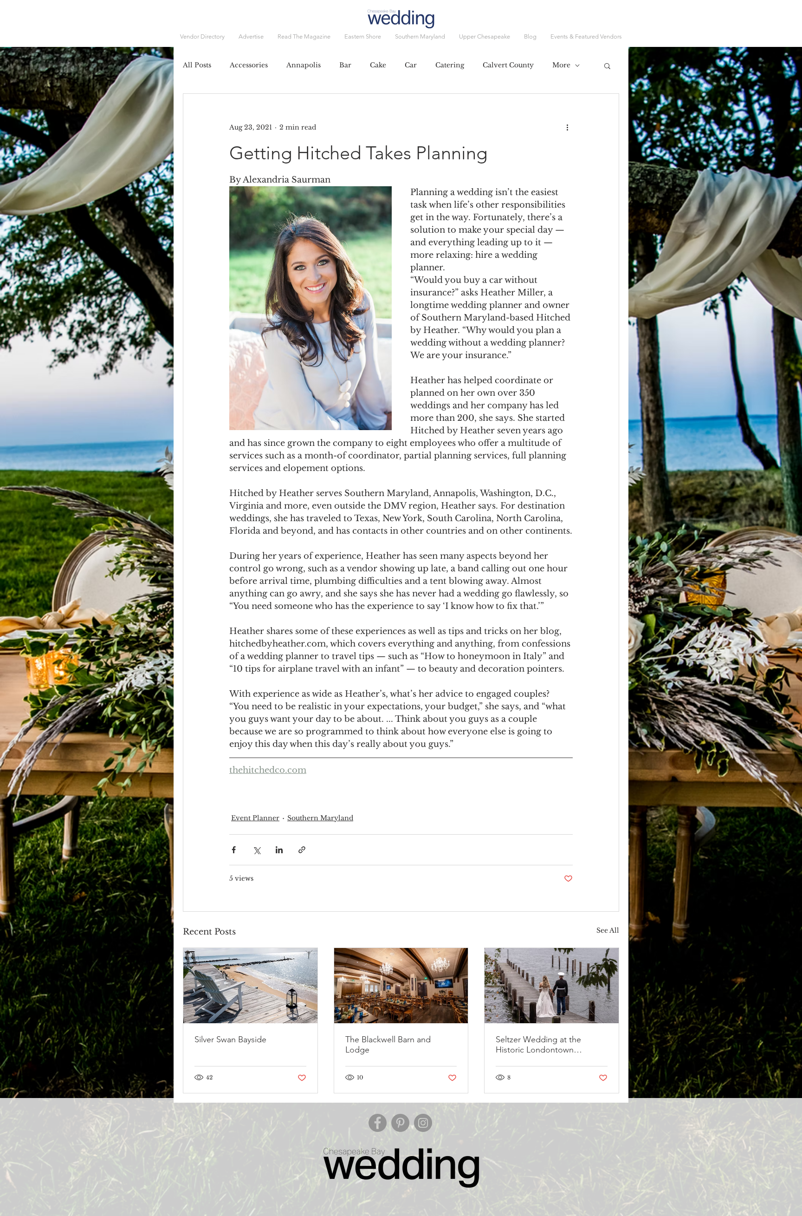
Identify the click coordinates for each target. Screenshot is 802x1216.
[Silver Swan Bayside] (250, 985)
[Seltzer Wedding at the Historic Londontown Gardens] (552, 985)
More (561, 65)
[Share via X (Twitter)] (256, 849)
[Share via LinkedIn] (279, 849)
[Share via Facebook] (233, 849)
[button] (586, 36)
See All (607, 930)
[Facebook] (378, 1123)
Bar (345, 65)
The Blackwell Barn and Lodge (388, 1044)
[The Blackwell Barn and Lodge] (401, 985)
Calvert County (508, 65)
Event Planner (255, 818)
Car (411, 65)
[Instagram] (423, 1123)
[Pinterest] (400, 1123)
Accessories (249, 65)
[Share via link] (302, 849)
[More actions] (567, 127)
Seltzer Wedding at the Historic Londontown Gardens (538, 1044)
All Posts (197, 65)
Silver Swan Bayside (230, 1039)
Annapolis (303, 65)
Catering (449, 65)
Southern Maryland (320, 818)
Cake (378, 65)
